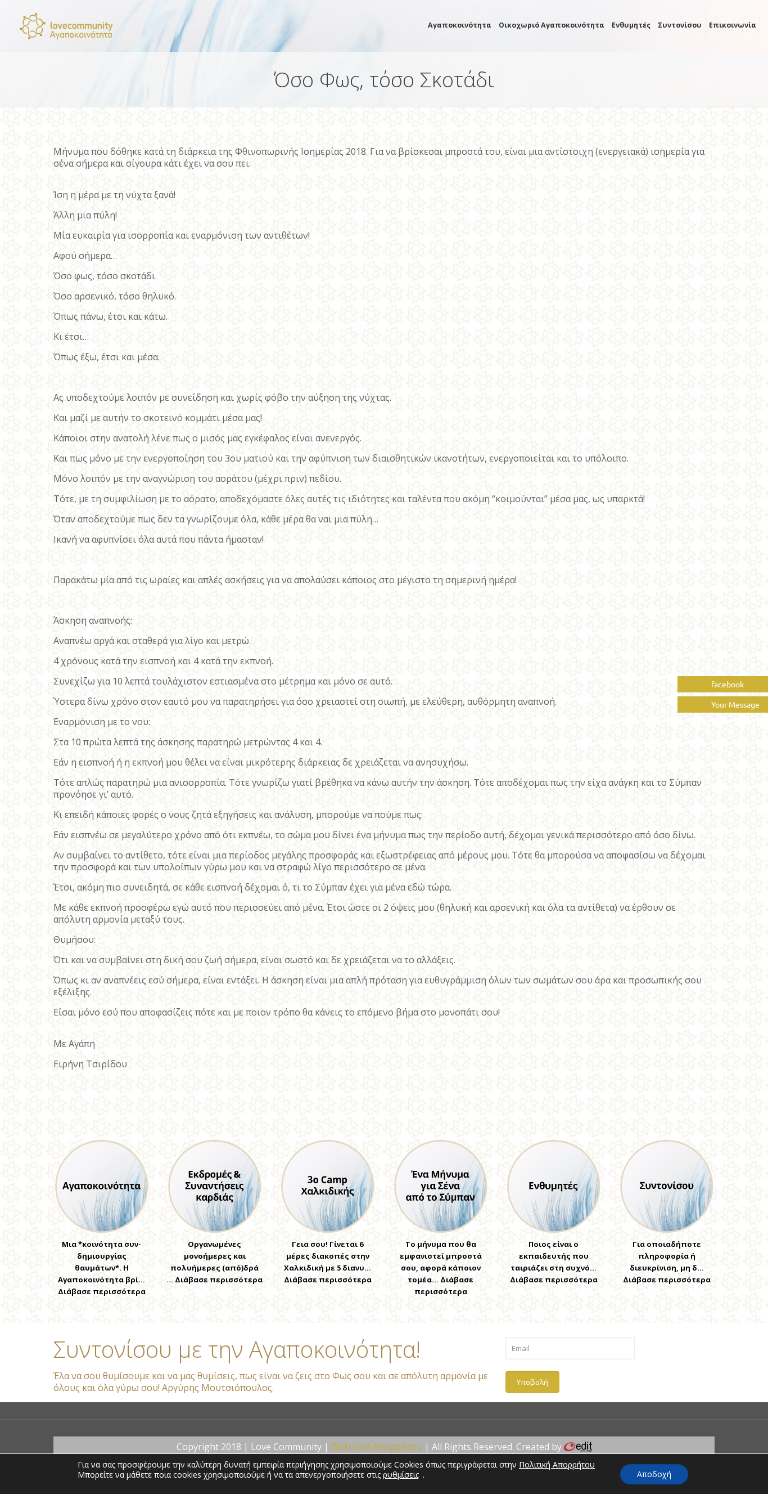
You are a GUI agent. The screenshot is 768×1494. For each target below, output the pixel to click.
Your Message (735, 704)
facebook (727, 684)
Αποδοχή (654, 1474)
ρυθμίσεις (401, 1475)
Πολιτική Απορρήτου (376, 1447)
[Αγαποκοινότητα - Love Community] (66, 25)
